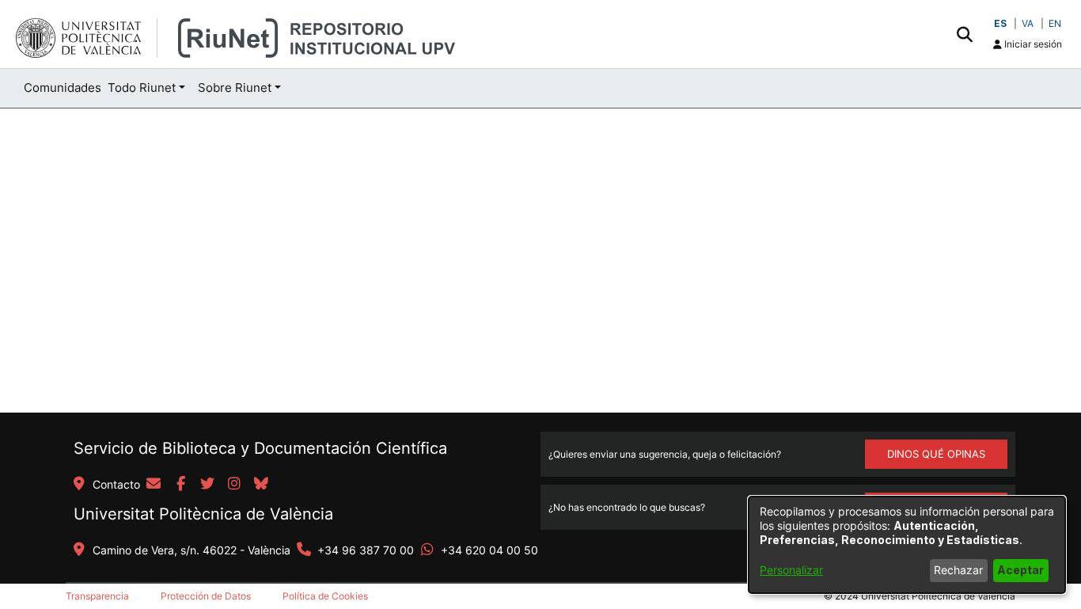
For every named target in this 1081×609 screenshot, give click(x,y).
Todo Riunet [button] (142, 87)
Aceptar (1020, 570)
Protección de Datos (206, 596)
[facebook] (180, 484)
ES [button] (1000, 23)
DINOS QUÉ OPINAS (936, 453)
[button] (964, 34)
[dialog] (907, 545)
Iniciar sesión (1032, 44)
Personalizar (791, 570)
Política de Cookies (325, 596)
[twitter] (207, 484)
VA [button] (1028, 23)
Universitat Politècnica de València (203, 513)
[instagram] (234, 484)
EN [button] (1055, 23)
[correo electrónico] (153, 484)
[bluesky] (261, 484)
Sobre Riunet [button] (234, 87)
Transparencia (97, 596)
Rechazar (958, 570)
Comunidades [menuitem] (62, 87)
